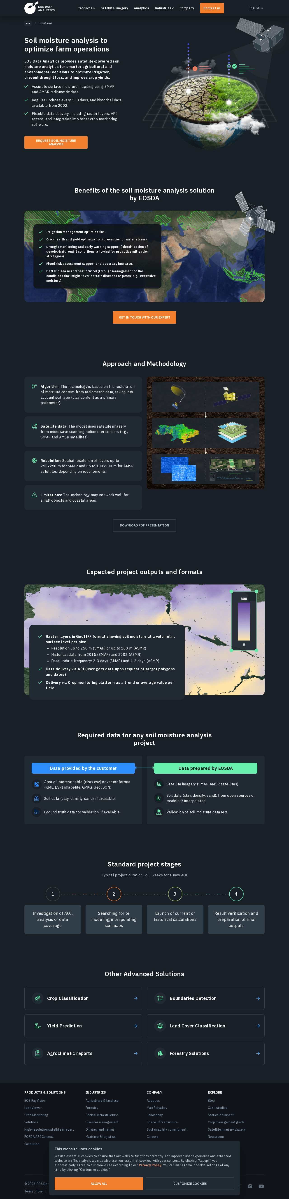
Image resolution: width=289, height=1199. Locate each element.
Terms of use (33, 1191)
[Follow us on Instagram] (250, 1186)
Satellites (31, 1144)
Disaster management (102, 1122)
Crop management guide (226, 1122)
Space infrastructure (162, 1122)
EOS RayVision (35, 1101)
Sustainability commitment (166, 1129)
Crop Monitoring (36, 1115)
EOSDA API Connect (39, 1137)
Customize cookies (190, 1184)
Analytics (141, 8)
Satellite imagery (114, 8)
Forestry (92, 1108)
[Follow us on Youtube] (261, 1186)
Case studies (217, 1108)
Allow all (99, 1184)
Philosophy (155, 1115)
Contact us (212, 8)
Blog (211, 1101)
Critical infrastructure (102, 1115)
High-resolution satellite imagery (49, 1129)
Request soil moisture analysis (56, 143)
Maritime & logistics (101, 1137)
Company (186, 8)
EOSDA (39, 7)
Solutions (31, 1122)
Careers (153, 1137)
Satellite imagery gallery (227, 1129)
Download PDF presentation (144, 525)
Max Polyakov (157, 1108)
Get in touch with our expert (144, 317)
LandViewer (33, 1108)
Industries (163, 8)
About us (153, 1101)
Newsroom (216, 1137)
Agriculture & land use (102, 1101)
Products (85, 8)
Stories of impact (221, 1115)
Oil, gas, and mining (100, 1129)
